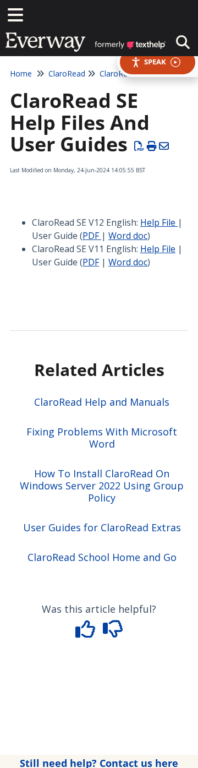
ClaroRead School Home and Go (102, 557)
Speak (155, 62)
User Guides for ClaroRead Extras (102, 527)
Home (21, 73)
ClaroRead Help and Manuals (101, 401)
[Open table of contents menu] (19, 13)
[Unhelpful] (113, 632)
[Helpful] (87, 632)
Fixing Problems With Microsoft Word (101, 437)
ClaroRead (66, 73)
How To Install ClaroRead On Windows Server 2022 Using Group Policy (102, 485)
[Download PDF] (139, 145)
